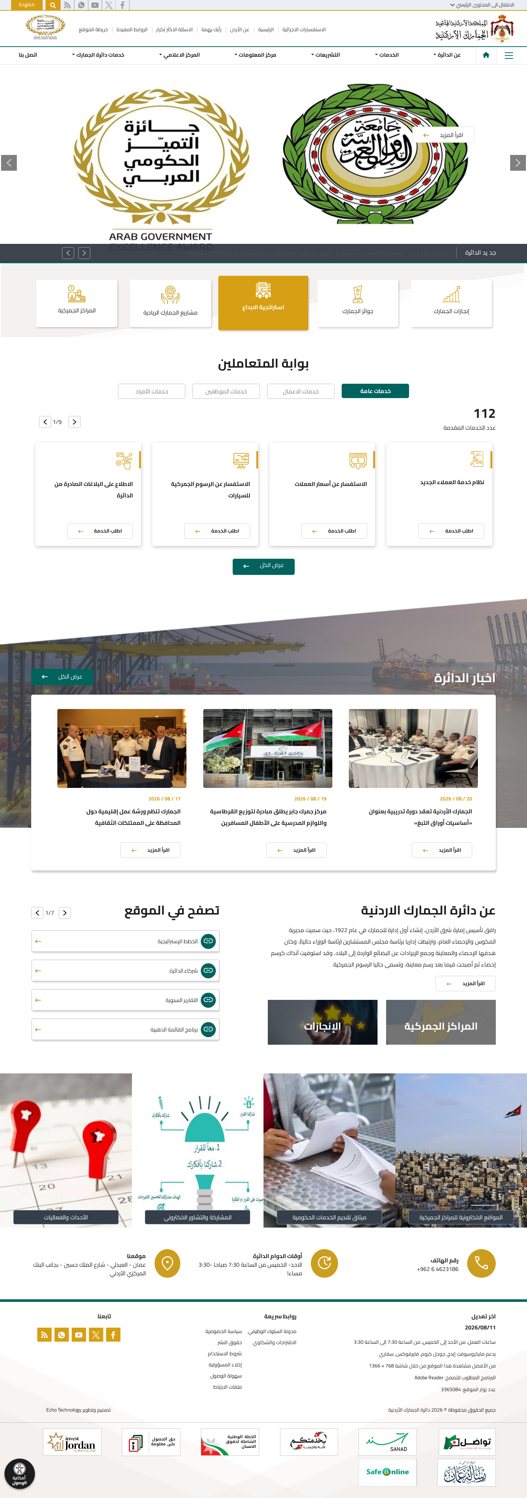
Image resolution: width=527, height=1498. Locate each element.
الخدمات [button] (389, 54)
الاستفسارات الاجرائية (303, 29)
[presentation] (74, 422)
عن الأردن (239, 29)
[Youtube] (95, 5)
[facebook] (114, 1336)
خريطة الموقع (93, 29)
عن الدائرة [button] (449, 54)
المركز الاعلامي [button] (181, 54)
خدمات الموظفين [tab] (226, 391)
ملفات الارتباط (227, 1387)
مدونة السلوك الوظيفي (272, 1331)
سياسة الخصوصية (223, 1331)
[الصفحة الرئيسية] (486, 54)
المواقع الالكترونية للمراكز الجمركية (461, 1217)
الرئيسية (265, 29)
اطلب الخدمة (459, 530)
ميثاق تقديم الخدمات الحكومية (329, 1217)
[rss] (67, 5)
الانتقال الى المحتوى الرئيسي (485, 4)
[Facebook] (122, 5)
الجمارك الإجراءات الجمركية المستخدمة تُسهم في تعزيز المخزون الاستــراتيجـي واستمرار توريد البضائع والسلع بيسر (317, 252)
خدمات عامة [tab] (375, 391)
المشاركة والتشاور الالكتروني (198, 1217)
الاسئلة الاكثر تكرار (174, 29)
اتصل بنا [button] (28, 54)
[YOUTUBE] (80, 1336)
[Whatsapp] (81, 5)
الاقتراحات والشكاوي (274, 1342)
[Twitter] (108, 5)
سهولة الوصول (226, 1376)
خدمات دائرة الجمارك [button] (100, 54)
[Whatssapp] (63, 1336)
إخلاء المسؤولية (225, 1365)
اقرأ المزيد (450, 850)
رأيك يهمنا (211, 29)
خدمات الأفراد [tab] (152, 391)
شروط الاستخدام (225, 1353)
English (27, 4)
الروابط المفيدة (131, 29)
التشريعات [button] (327, 54)
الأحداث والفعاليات (66, 1217)
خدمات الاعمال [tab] (301, 391)
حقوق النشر (230, 1342)
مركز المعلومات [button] (257, 54)
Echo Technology (63, 1409)
